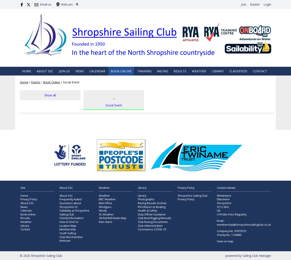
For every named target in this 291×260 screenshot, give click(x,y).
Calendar (97, 71)
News (79, 71)
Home (26, 71)
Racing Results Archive (152, 203)
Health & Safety (147, 210)
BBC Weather (107, 199)
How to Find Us (68, 222)
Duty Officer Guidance (152, 214)
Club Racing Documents (153, 222)
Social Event (113, 101)
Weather (199, 71)
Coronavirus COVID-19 (152, 229)
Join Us (64, 71)
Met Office (105, 203)
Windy (103, 210)
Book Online (51, 82)
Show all (50, 95)
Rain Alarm (105, 222)
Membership (67, 229)
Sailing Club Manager (256, 256)
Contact (260, 71)
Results (180, 71)
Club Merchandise (71, 237)
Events (35, 82)
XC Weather (106, 214)
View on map (225, 241)
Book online (121, 71)
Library (218, 71)
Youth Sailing (67, 233)
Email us (45, 4)
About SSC (45, 71)
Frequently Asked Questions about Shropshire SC (70, 203)
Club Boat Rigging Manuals (154, 218)
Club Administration (150, 226)
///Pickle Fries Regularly (231, 214)
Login (267, 4)
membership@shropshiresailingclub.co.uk (244, 225)
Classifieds (238, 71)
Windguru (105, 207)
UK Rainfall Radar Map (112, 218)
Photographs (146, 199)
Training (144, 71)
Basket (255, 4)
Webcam (67, 4)
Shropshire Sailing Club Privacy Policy (192, 197)
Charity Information (71, 218)
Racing (162, 71)
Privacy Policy (28, 199)
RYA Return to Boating (152, 207)
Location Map (67, 226)
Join (243, 4)
